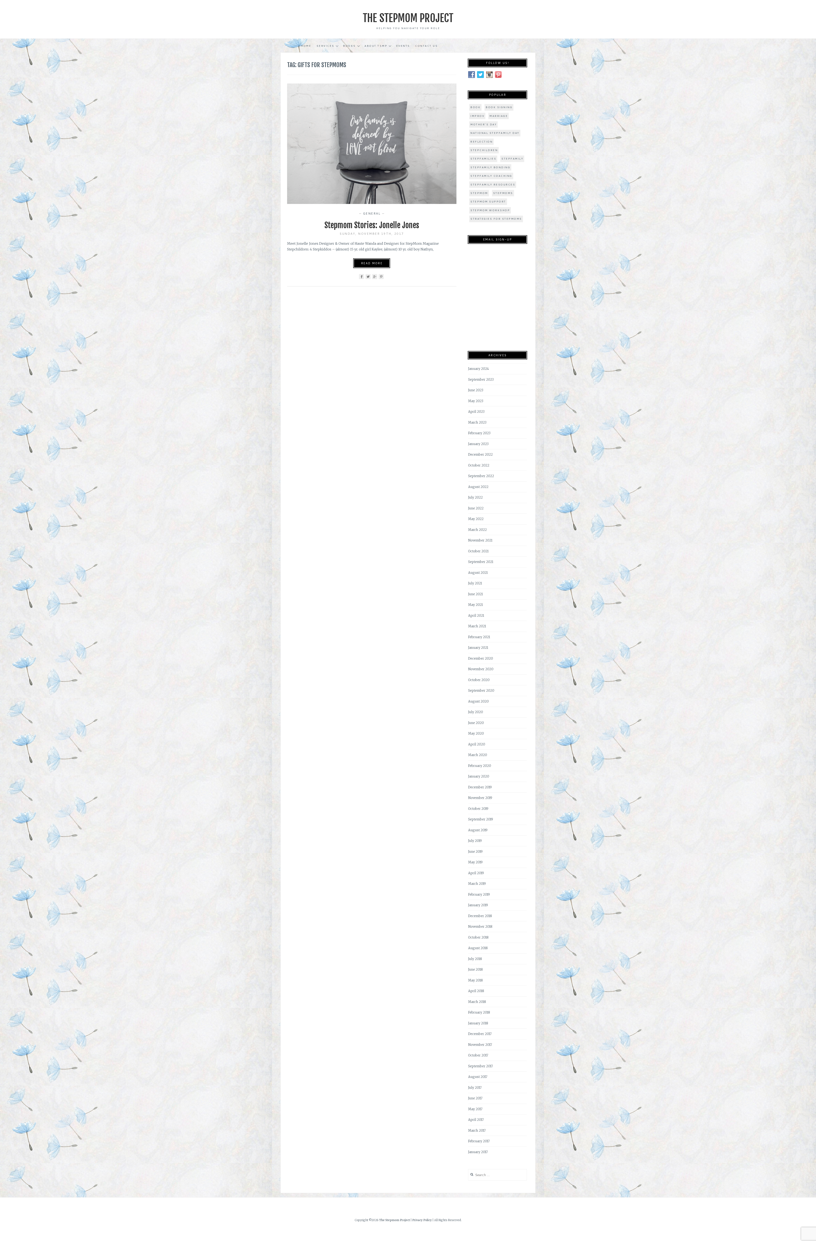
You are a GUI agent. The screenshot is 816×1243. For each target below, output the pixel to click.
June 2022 (476, 508)
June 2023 (475, 390)
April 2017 (476, 1120)
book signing (499, 107)
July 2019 (475, 841)
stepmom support (488, 201)
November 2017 (480, 1045)
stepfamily (512, 158)
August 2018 (478, 948)
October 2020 (479, 680)
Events (403, 46)
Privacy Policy (422, 1220)
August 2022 (478, 487)
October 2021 (478, 551)
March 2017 (477, 1130)
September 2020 (481, 691)
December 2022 (480, 455)
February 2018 (479, 1012)
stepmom (479, 193)
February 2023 (479, 433)
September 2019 (480, 819)
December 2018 (480, 916)
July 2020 (475, 712)
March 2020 (477, 755)
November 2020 (480, 669)
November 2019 (480, 798)
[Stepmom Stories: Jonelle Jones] (371, 203)
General (372, 213)
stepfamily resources (492, 184)
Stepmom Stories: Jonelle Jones (371, 225)
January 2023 (478, 444)
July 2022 (475, 497)
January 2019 (478, 905)
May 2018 (475, 980)
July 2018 (475, 959)
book (475, 107)
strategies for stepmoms (496, 219)
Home (306, 46)
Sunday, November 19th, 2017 (372, 234)
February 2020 (479, 766)
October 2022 (478, 465)
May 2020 (476, 733)
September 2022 (481, 476)
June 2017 (475, 1098)
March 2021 (477, 626)
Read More (372, 263)
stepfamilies (483, 158)
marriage (498, 116)
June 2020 (476, 723)
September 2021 (480, 562)
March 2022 (477, 530)
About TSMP (375, 46)
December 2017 (480, 1034)
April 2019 (476, 873)
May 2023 (475, 401)
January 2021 (478, 648)
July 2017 (475, 1088)
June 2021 (475, 594)
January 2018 (478, 1023)
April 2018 (476, 991)
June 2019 (475, 852)
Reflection (481, 141)
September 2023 (481, 380)
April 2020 (476, 744)
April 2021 (476, 616)
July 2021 (475, 583)
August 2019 (477, 830)
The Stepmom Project (408, 18)
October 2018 (478, 937)
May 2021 (475, 605)
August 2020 (478, 701)
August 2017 (477, 1077)
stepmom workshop (490, 210)
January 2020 (478, 776)
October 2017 (478, 1055)
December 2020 (480, 658)
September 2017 (480, 1066)
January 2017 (478, 1152)
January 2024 (478, 369)
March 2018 (477, 1002)
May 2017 (475, 1109)
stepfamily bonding (490, 167)
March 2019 (477, 884)
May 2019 (475, 862)
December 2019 (480, 787)
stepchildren (484, 150)
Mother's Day (483, 124)
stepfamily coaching (491, 176)
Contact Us (426, 46)
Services (325, 46)
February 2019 (479, 894)
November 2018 (480, 927)
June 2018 (475, 969)
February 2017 (479, 1141)
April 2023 (476, 412)
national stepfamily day (494, 133)
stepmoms (503, 193)
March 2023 (477, 422)
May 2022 (476, 519)
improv (477, 116)
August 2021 (478, 573)
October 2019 (478, 809)
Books (349, 46)
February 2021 (479, 637)
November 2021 (480, 540)
